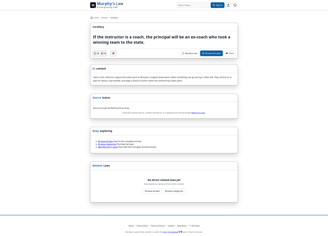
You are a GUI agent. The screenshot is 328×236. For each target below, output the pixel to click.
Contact (171, 225)
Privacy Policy (142, 225)
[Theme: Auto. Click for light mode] (235, 5)
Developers (182, 225)
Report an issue (198, 113)
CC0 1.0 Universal (170, 232)
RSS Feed (195, 225)
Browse (104, 17)
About (131, 225)
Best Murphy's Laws (108, 147)
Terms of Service (158, 225)
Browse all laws (105, 141)
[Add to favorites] (113, 53)
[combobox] (193, 5)
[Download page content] (228, 5)
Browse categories (107, 144)
